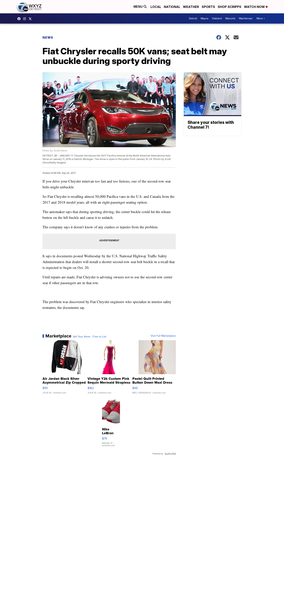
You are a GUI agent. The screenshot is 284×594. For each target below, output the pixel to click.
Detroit (193, 18)
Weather (191, 7)
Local (156, 7)
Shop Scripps (229, 7)
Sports (208, 7)
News (48, 37)
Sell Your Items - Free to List (89, 336)
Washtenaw (245, 18)
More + (261, 18)
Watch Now (255, 7)
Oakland (217, 18)
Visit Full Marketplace (163, 336)
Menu (138, 6)
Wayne (204, 18)
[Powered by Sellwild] (170, 453)
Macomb (230, 18)
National (172, 7)
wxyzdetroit (19, 18)
